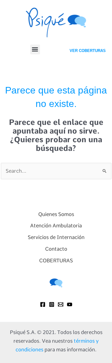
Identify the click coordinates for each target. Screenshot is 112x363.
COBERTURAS (56, 261)
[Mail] (60, 304)
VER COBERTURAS (88, 50)
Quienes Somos (56, 214)
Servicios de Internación (56, 237)
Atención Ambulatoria (56, 226)
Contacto (56, 249)
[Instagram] (51, 304)
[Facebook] (42, 304)
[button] (35, 49)
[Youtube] (69, 304)
